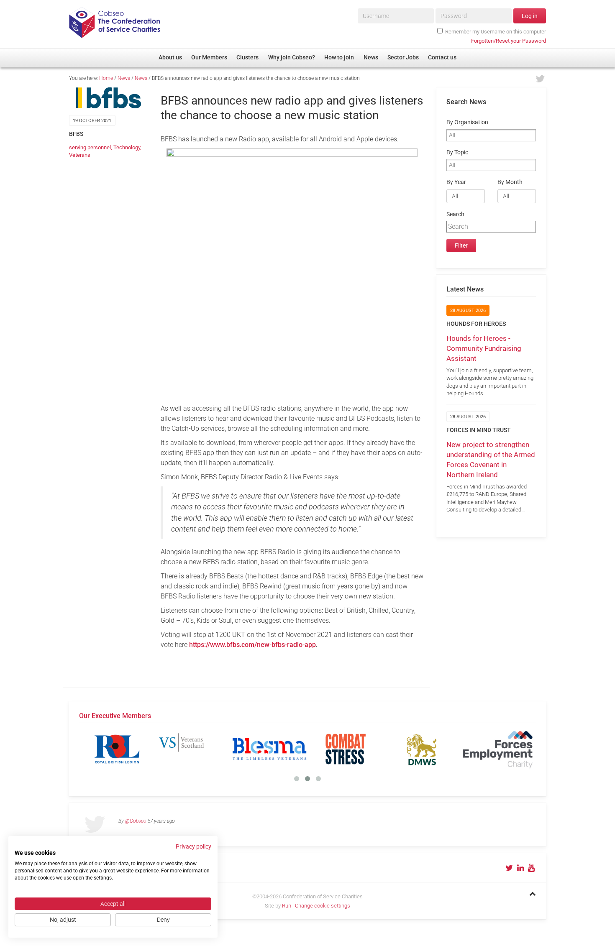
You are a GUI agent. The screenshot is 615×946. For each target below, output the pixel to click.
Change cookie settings (322, 906)
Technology (126, 147)
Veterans (79, 155)
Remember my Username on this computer (495, 31)
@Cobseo (135, 821)
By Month (510, 182)
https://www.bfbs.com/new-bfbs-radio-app (252, 645)
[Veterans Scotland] (193, 749)
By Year (456, 182)
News (124, 78)
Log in (530, 16)
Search (455, 214)
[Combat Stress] (345, 749)
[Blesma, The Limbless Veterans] (269, 749)
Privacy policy (193, 846)
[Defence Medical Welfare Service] (422, 749)
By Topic (457, 152)
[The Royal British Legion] (117, 749)
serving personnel (90, 147)
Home (106, 78)
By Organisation (467, 122)
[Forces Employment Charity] (498, 749)
